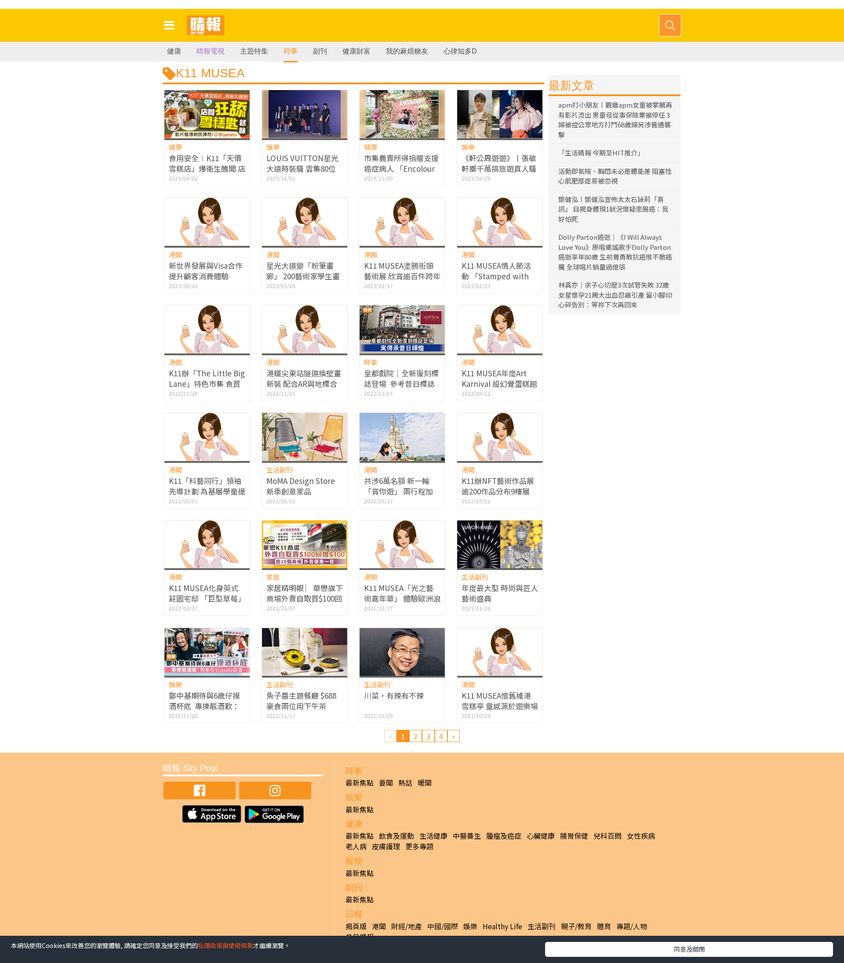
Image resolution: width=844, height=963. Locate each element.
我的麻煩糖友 (407, 51)
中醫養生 (467, 835)
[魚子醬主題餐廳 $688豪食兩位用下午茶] (304, 652)
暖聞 (425, 782)
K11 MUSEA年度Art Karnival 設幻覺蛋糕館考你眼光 (499, 384)
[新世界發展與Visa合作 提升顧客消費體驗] (207, 221)
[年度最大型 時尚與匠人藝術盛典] (499, 544)
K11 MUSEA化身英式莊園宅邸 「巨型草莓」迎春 (207, 598)
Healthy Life (502, 926)
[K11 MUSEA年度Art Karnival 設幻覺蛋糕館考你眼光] (499, 329)
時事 (291, 51)
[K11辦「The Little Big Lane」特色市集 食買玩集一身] (207, 329)
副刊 (320, 51)
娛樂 (273, 146)
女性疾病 (641, 835)
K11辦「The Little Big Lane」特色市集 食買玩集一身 (207, 384)
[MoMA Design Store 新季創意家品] (304, 437)
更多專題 (419, 846)
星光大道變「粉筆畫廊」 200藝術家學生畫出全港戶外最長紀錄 (303, 276)
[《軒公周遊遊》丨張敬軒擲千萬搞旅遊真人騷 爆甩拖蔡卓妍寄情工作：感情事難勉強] (499, 114)
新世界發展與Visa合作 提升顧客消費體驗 (206, 270)
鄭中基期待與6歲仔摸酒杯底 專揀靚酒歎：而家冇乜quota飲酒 (204, 706)
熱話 (405, 782)
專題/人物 (631, 926)
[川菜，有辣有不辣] (402, 652)
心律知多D (460, 51)
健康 (174, 51)
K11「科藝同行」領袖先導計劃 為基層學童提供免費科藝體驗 (207, 491)
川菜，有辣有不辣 (394, 695)
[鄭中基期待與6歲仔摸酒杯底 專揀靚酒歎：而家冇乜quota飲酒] (207, 652)
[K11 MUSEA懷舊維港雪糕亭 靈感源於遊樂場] (499, 652)
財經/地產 (406, 926)
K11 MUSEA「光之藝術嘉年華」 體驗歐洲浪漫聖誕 (402, 598)
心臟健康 (541, 835)
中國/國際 (442, 926)
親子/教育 (576, 926)
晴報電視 (210, 51)
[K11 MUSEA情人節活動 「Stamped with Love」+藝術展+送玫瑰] (499, 221)
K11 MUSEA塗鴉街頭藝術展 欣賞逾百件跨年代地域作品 (402, 276)
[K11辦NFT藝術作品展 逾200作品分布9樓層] (499, 437)
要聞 (386, 782)
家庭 (273, 576)
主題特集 (254, 51)
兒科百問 (607, 835)
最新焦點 (360, 782)
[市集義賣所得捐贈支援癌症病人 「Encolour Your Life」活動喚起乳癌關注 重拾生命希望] (402, 114)
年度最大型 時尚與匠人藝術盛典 (500, 593)
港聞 (175, 254)
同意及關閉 (689, 949)
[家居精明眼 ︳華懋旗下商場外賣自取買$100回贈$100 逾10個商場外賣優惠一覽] (304, 544)
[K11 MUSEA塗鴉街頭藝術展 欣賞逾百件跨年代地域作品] (402, 221)
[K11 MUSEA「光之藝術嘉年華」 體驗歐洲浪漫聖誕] (402, 544)
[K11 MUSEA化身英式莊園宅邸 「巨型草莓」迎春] (207, 544)
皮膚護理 (386, 846)
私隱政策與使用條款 (225, 945)
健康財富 (356, 51)
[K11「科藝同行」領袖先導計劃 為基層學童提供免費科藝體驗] (207, 437)
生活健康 (433, 835)
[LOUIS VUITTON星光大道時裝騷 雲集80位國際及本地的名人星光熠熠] (304, 114)
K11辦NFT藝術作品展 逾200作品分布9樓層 (498, 486)
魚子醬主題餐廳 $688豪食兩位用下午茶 (301, 700)
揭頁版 (356, 926)
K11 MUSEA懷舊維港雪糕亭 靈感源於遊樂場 (500, 700)
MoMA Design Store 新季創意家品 (300, 486)
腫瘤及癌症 (503, 835)
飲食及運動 (396, 835)
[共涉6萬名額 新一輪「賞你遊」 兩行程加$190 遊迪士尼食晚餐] (402, 437)
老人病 (356, 846)
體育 (604, 926)
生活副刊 (279, 469)
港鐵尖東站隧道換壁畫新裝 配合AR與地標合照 (303, 384)
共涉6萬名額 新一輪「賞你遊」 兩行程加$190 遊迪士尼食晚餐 (399, 491)
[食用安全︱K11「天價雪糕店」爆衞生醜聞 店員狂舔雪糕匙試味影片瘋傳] (207, 114)
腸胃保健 (574, 835)
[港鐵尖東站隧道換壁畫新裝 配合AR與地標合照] (304, 329)
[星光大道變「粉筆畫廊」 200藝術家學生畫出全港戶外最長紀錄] (304, 221)
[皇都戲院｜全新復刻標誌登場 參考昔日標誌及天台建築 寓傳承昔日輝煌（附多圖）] (402, 329)
